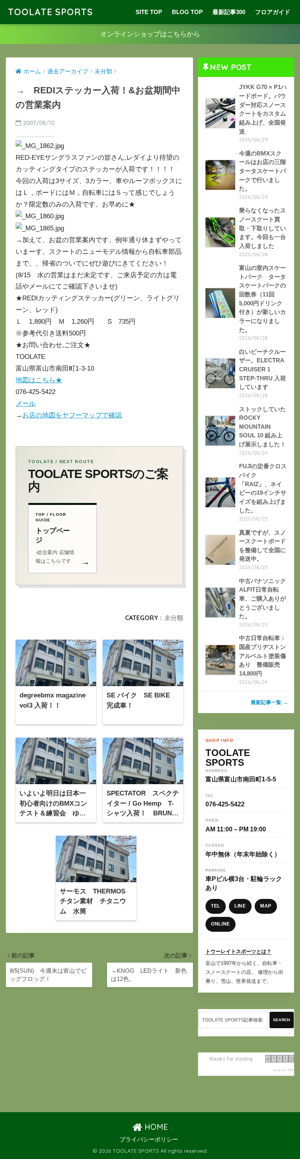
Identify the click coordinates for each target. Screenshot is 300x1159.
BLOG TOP (187, 12)
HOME (155, 1127)
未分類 (173, 618)
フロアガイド (272, 12)
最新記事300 (228, 12)
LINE (240, 906)
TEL (215, 906)
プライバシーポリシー (149, 1139)
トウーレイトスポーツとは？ (238, 951)
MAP (265, 906)
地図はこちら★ (39, 380)
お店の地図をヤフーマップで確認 (72, 415)
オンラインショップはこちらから (150, 34)
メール (26, 403)
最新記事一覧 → (269, 702)
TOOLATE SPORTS (50, 12)
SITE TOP (149, 12)
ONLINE (220, 924)
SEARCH (281, 1020)
